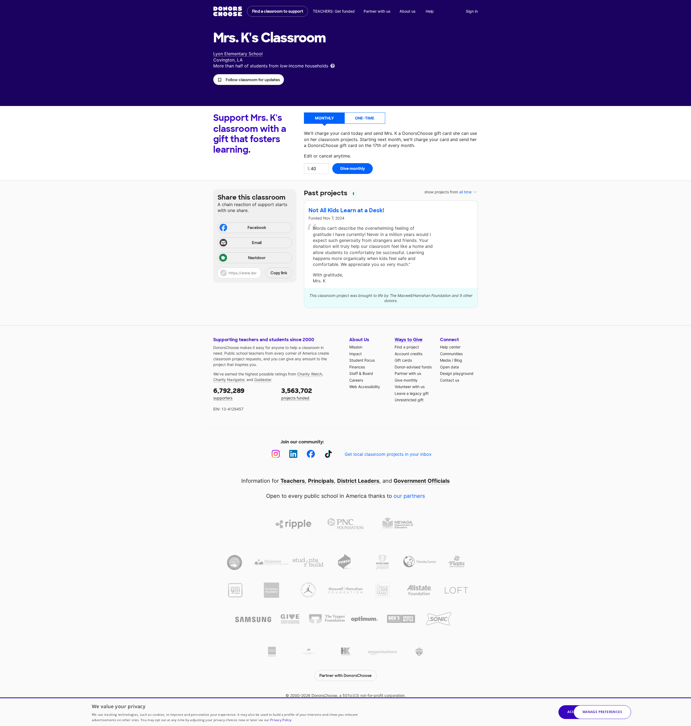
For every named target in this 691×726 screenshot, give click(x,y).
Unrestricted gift (409, 400)
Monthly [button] (324, 118)
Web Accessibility (364, 386)
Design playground (456, 373)
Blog (458, 360)
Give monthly (406, 380)
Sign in (472, 11)
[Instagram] (275, 454)
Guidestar (262, 379)
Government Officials (422, 481)
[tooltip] (333, 65)
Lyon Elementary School (238, 53)
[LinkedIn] (293, 454)
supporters (229, 393)
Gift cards (403, 360)
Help (430, 11)
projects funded (296, 393)
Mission (355, 347)
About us (407, 11)
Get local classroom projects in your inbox (388, 454)
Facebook (257, 227)
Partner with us (377, 11)
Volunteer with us (410, 386)
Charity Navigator (228, 379)
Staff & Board (361, 373)
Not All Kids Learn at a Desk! (346, 210)
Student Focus (362, 360)
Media (445, 360)
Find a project (407, 347)
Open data (449, 367)
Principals (321, 481)
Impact (355, 353)
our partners (409, 496)
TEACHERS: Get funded (334, 11)
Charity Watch (309, 374)
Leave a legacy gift (412, 393)
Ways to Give (408, 340)
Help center (450, 347)
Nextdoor (257, 257)
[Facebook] (311, 454)
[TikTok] (328, 454)
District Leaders (358, 481)
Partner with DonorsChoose (345, 675)
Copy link (278, 272)
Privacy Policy (281, 720)
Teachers (292, 481)
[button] (248, 79)
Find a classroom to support (277, 11)
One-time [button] (364, 118)
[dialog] (345, 711)
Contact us (449, 380)
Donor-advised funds (413, 367)
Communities (451, 353)
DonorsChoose (227, 11)
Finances (357, 367)
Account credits (408, 353)
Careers (356, 380)
